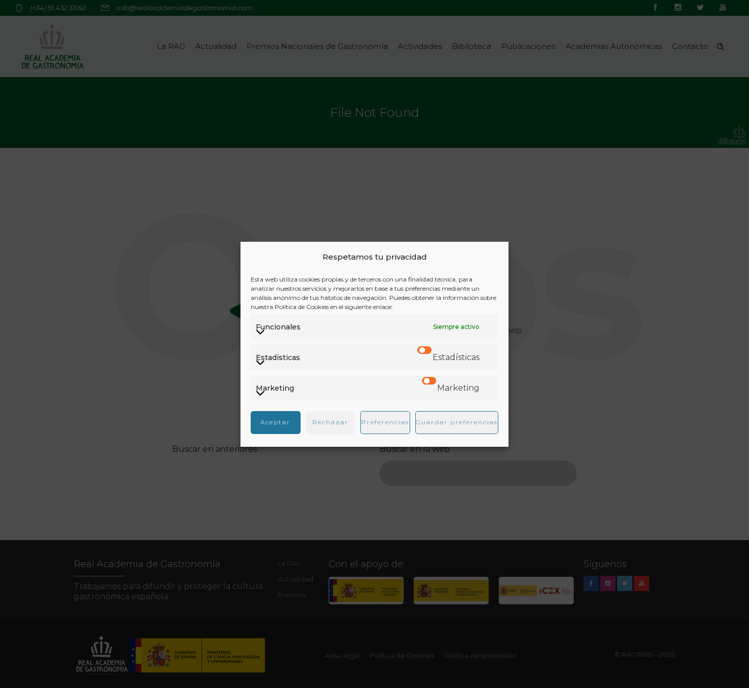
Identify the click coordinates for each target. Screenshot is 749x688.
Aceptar (275, 422)
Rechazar (330, 422)
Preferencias (385, 422)
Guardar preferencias (457, 422)
